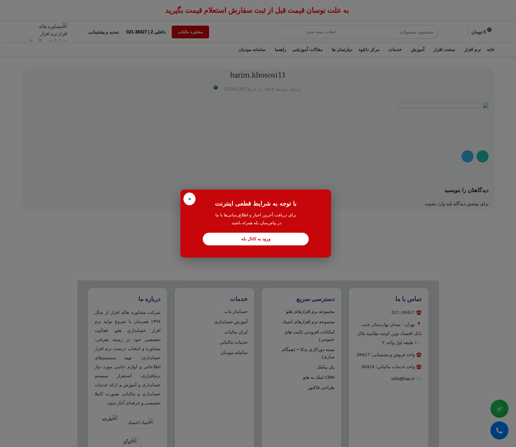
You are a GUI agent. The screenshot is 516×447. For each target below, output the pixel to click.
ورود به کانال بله (256, 238)
